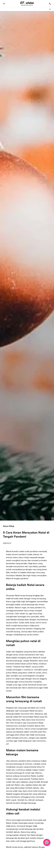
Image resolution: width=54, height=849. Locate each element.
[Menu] (5, 4)
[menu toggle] (50, 9)
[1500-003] (49, 4)
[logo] (27, 4)
